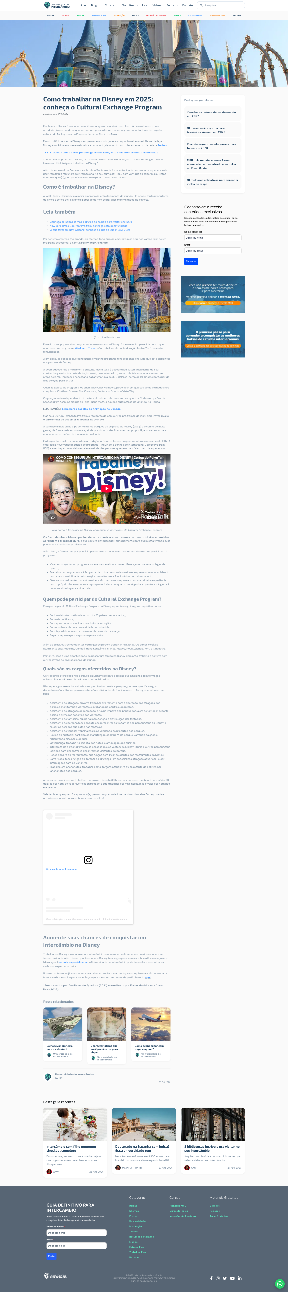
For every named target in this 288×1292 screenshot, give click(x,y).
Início (82, 5)
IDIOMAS (65, 15)
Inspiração (135, 1226)
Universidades (137, 1221)
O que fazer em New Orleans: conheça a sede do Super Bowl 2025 (90, 230)
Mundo (133, 1241)
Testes (133, 1231)
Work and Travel (85, 348)
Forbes (162, 145)
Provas (133, 1216)
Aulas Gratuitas (219, 1216)
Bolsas (133, 1205)
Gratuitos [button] (128, 5)
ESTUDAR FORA (195, 15)
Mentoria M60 (178, 1205)
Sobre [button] (170, 5)
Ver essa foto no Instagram (61, 869)
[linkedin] (240, 1278)
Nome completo (193, 231)
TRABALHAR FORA (217, 15)
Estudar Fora (136, 1247)
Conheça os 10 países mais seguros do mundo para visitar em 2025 (91, 222)
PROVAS (80, 15)
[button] (99, 5)
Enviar (51, 1256)
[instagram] (218, 1278)
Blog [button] (94, 5)
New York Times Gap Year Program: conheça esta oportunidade (88, 226)
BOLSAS (50, 15)
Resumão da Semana (141, 1236)
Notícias (134, 1257)
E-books (215, 1205)
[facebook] (211, 1278)
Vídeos (156, 5)
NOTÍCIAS (237, 15)
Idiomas (134, 1210)
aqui (147, 977)
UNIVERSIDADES (99, 15)
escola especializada (73, 962)
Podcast (215, 1210)
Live (144, 5)
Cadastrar (191, 261)
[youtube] (232, 1278)
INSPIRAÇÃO (119, 15)
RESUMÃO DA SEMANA (156, 15)
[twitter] (225, 1278)
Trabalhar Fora (137, 1252)
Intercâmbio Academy (183, 1216)
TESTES (135, 15)
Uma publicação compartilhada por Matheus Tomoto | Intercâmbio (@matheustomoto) (91, 919)
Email (187, 244)
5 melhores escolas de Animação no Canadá (91, 409)
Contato (187, 5)
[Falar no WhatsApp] (280, 1284)
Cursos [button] (109, 5)
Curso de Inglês (179, 1210)
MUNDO (177, 15)
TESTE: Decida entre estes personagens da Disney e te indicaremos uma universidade (100, 152)
